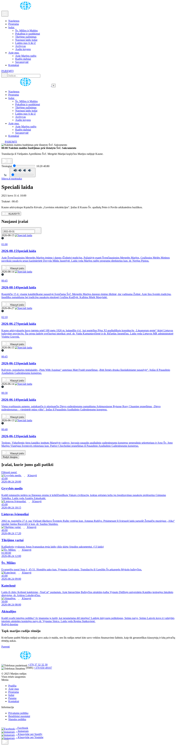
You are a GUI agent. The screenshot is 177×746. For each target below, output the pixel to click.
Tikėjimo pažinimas (25, 36)
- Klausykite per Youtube (29, 737)
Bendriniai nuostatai (19, 716)
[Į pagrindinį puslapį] (26, 85)
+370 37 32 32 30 (38, 664)
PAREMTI (7, 71)
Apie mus (14, 52)
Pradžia (12, 685)
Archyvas (20, 46)
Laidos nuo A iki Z (25, 43)
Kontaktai (13, 65)
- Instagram (22, 731)
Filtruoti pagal (9, 472)
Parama (12, 698)
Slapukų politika (17, 719)
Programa (13, 23)
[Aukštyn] (4, 742)
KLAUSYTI (14, 214)
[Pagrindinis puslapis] (26, 9)
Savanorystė (22, 62)
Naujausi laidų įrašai (26, 39)
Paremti (5, 646)
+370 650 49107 (43, 667)
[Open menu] (4, 14)
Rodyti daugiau (10, 457)
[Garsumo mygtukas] (22, 172)
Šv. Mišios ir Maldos (26, 30)
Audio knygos (23, 49)
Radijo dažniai (23, 58)
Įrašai (11, 27)
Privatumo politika (18, 713)
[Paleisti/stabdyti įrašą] (6, 161)
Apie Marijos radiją (25, 55)
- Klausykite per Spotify (29, 734)
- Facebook (21, 727)
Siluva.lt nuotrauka (11, 178)
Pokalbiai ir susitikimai (27, 33)
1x (5, 175)
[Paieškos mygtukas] (4, 75)
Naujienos (13, 20)
